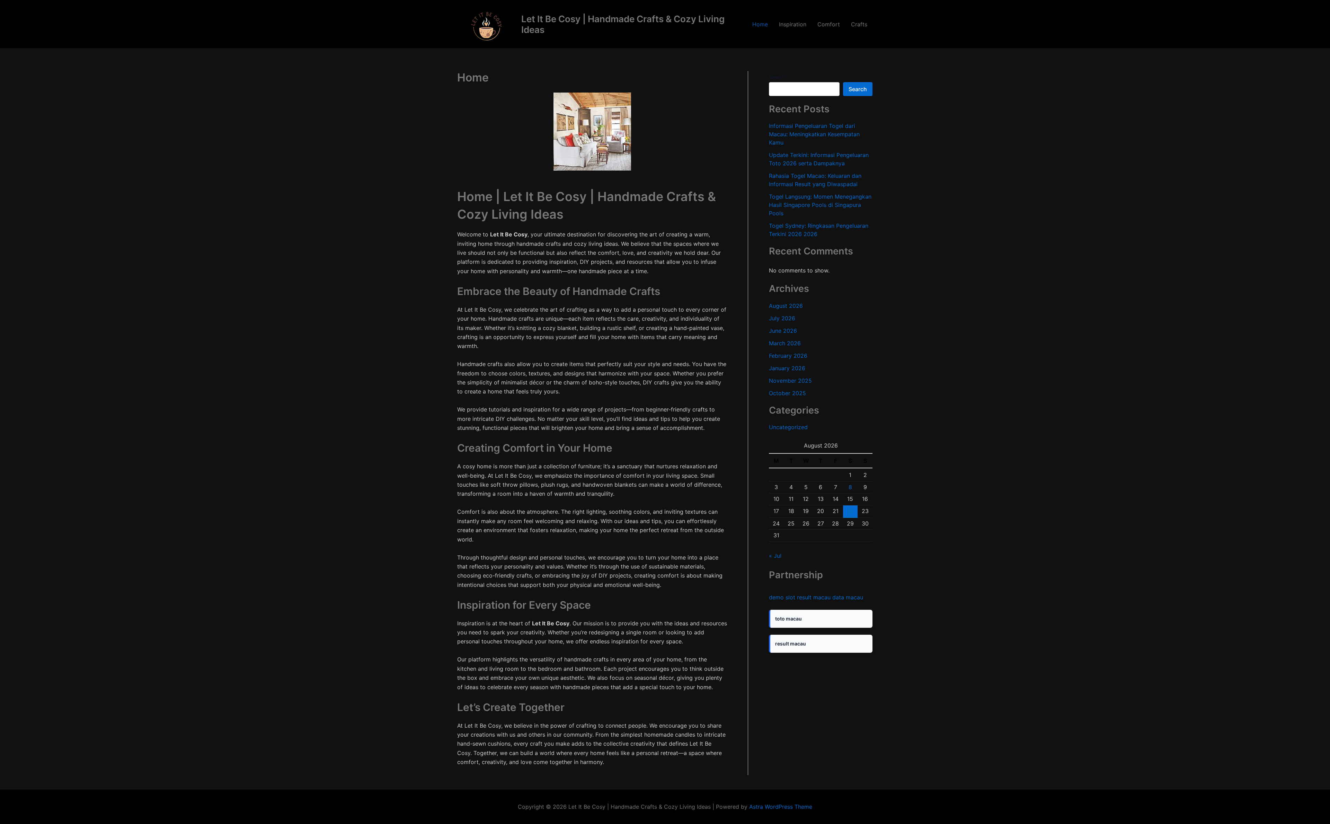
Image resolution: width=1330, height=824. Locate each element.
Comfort (828, 24)
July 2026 (782, 318)
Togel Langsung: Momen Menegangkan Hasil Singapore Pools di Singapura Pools (820, 205)
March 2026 (785, 343)
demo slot (782, 597)
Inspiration (792, 24)
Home (760, 24)
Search (777, 77)
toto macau (788, 619)
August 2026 (786, 305)
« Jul (775, 555)
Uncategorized (788, 427)
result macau (814, 597)
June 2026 (783, 330)
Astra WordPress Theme (780, 806)
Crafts (859, 24)
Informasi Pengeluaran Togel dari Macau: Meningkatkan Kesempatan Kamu (814, 134)
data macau (847, 597)
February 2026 (788, 355)
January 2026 (787, 368)
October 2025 (787, 393)
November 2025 (790, 380)
